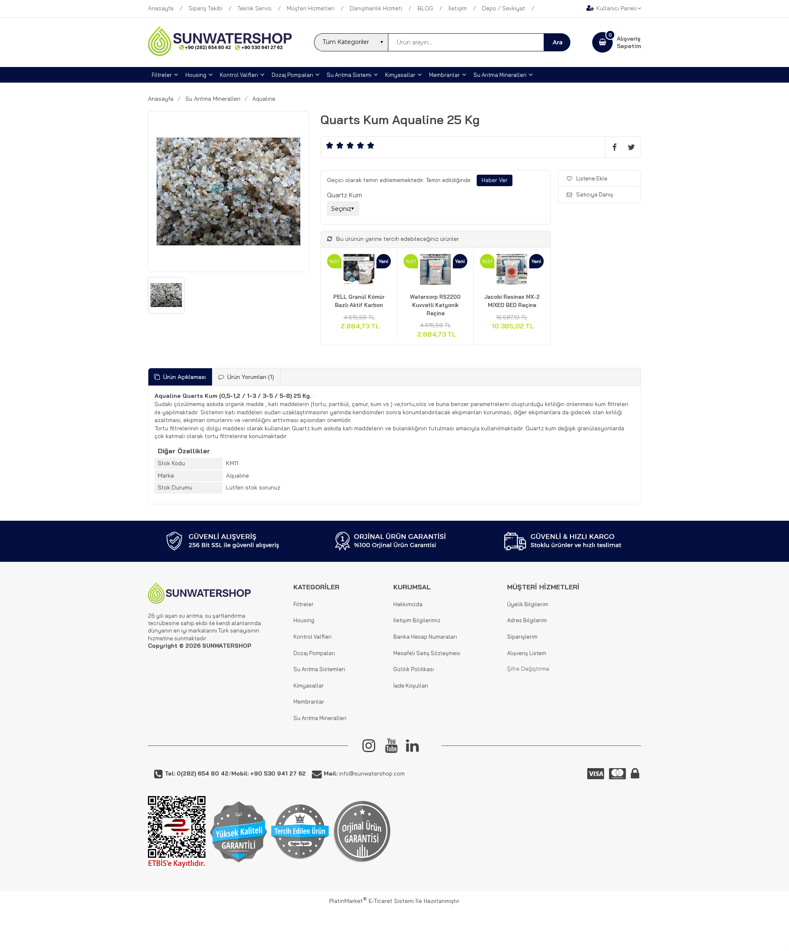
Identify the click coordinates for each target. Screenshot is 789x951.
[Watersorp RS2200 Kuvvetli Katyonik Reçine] (435, 270)
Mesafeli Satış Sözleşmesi (426, 653)
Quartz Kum (344, 195)
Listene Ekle (591, 178)
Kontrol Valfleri (312, 636)
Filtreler (303, 604)
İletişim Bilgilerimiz (417, 620)
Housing (303, 620)
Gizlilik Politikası (413, 669)
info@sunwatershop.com (364, 773)
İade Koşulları (410, 685)
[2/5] (335, 145)
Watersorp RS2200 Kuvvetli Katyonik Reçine (435, 304)
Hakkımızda (407, 604)
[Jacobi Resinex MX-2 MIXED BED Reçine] (512, 270)
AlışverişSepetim (629, 42)
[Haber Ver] (494, 180)
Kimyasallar (308, 685)
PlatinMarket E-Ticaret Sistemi (371, 901)
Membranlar (308, 701)
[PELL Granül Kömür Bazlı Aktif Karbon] (359, 270)
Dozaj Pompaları (314, 653)
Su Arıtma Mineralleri (319, 718)
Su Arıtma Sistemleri (319, 669)
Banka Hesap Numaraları (425, 636)
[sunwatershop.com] (220, 54)
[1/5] (330, 145)
